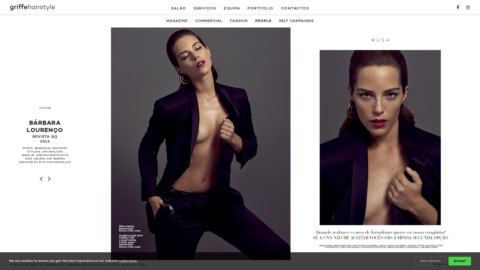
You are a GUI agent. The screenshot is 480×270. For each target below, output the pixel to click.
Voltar (45, 108)
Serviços (205, 8)
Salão (178, 8)
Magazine (177, 21)
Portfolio (261, 8)
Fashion (239, 21)
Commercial (208, 21)
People (263, 21)
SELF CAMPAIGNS (296, 21)
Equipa (232, 8)
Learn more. (128, 261)
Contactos (295, 8)
